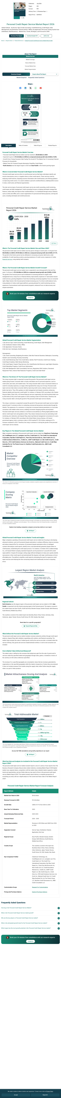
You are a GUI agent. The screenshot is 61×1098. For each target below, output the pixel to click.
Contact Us (30, 297)
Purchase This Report (16, 36)
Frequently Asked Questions (36, 77)
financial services (7, 259)
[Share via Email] (40, 88)
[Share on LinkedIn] (25, 88)
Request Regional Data (31, 626)
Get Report (31, 530)
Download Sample (16, 74)
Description (9, 145)
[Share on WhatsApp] (35, 88)
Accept (16, 1095)
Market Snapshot (22, 77)
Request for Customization (40, 887)
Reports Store (9, 40)
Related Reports (52, 145)
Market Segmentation (30, 69)
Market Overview (30, 56)
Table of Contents (23, 145)
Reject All (45, 1095)
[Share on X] (30, 88)
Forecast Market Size (30, 66)
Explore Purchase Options (39, 892)
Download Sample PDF (32, 35)
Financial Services (19, 40)
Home (2, 40)
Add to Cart (46, 35)
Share (54, 243)
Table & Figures (38, 145)
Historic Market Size (30, 62)
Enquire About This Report (39, 74)
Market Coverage (30, 59)
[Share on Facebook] (20, 88)
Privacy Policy (49, 1091)
